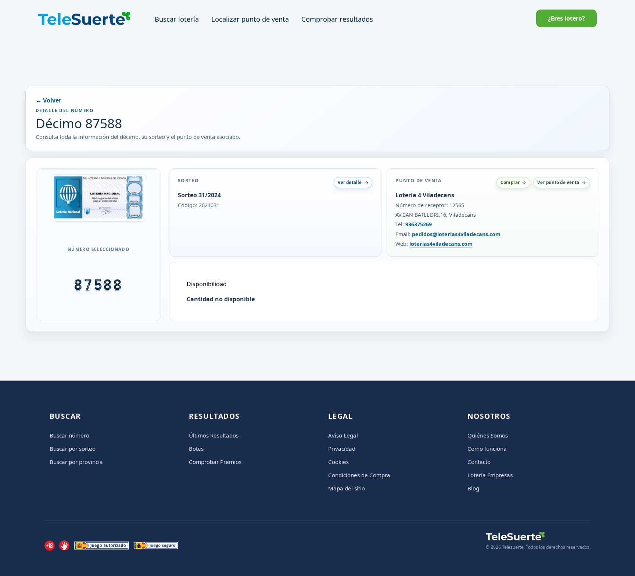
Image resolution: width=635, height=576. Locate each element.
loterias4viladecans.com (441, 243)
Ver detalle (350, 182)
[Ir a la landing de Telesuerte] (538, 536)
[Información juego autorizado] (101, 545)
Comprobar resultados (337, 19)
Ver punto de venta (558, 182)
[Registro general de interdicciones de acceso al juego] (64, 545)
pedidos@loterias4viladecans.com (456, 234)
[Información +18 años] (49, 545)
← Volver (48, 100)
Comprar (510, 182)
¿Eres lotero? (566, 18)
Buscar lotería (177, 19)
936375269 (418, 224)
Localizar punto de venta (250, 19)
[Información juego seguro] (155, 545)
